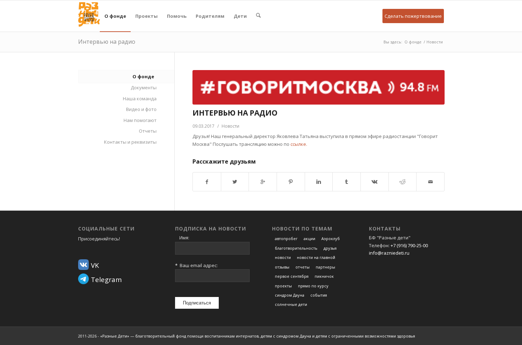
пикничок (324, 276)
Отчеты (148, 131)
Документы (144, 87)
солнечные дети (291, 304)
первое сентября (292, 276)
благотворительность (296, 248)
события (318, 295)
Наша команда (140, 98)
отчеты (302, 267)
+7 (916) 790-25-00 (409, 245)
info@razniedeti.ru (389, 253)
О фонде (413, 41)
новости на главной (316, 257)
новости (283, 257)
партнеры (325, 267)
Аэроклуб (330, 238)
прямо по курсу (313, 285)
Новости (434, 41)
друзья (330, 248)
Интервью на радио (106, 42)
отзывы (282, 267)
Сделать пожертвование (413, 16)
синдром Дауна (289, 295)
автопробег (286, 238)
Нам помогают (140, 120)
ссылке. (298, 144)
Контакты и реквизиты (130, 142)
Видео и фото (141, 109)
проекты (283, 285)
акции (309, 238)
